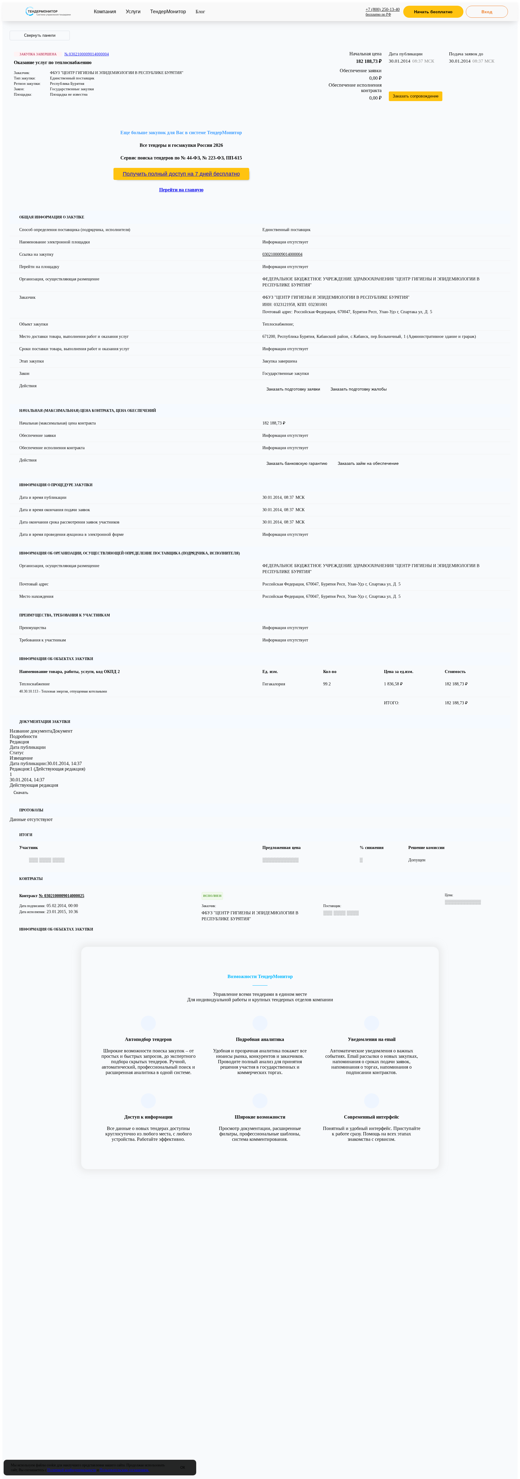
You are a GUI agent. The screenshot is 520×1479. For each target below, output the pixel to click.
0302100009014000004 (282, 254)
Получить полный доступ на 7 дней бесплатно (181, 174)
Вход (486, 11)
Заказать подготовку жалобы (358, 389)
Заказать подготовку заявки (293, 389)
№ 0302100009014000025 (61, 896)
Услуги (133, 11)
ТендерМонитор (168, 11)
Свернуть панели (39, 35)
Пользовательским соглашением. (124, 1470)
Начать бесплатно (433, 11)
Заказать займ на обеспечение (368, 463)
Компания (105, 11)
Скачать (21, 792)
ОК (182, 1467)
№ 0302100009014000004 (86, 54)
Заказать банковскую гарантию (296, 463)
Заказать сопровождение (415, 96)
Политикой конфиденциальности (71, 1470)
